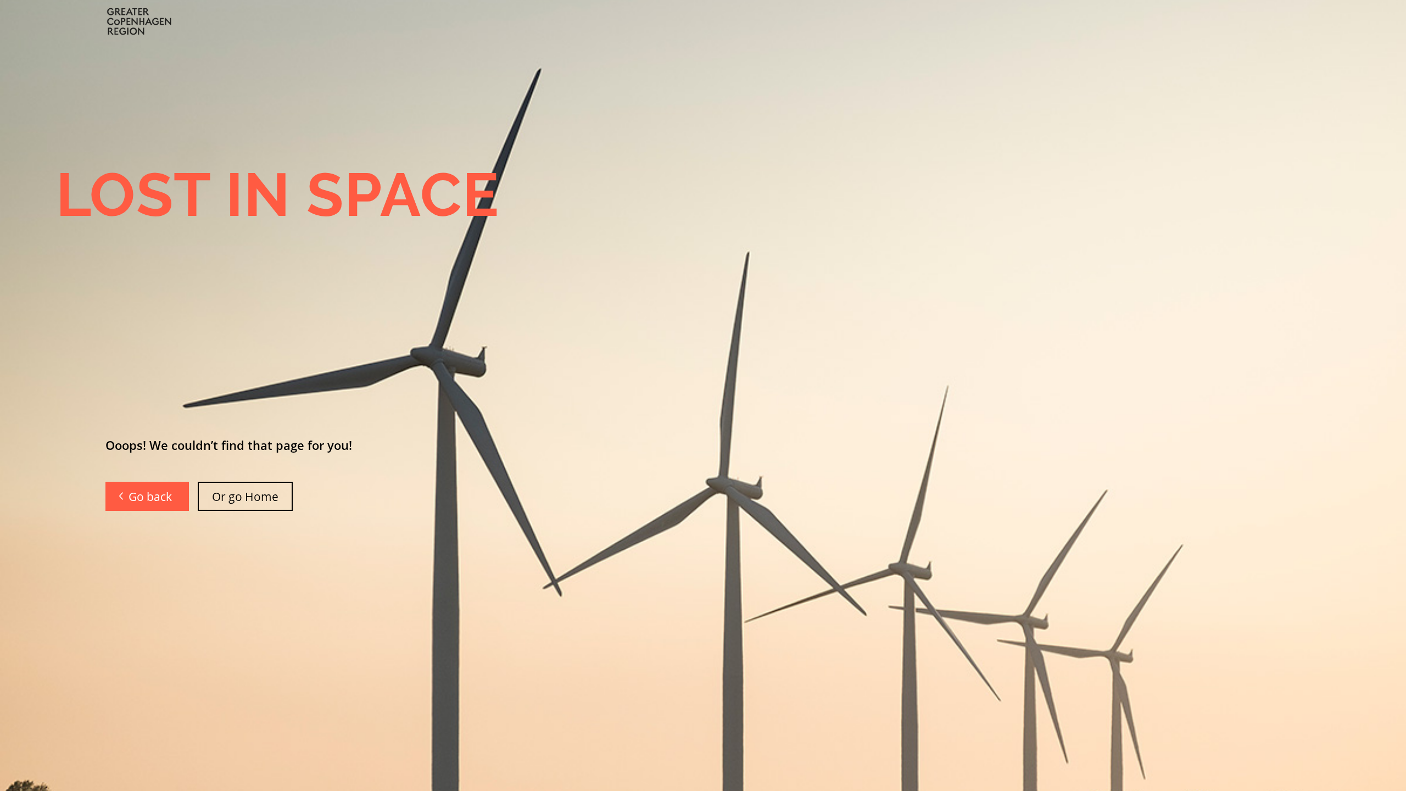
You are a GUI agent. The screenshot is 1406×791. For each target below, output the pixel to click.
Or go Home (245, 496)
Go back (152, 496)
